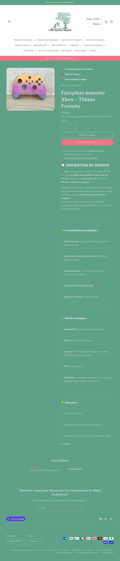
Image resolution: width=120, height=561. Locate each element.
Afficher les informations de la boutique (80, 158)
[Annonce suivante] (113, 2)
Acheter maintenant (87, 142)
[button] (9, 21)
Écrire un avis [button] (75, 469)
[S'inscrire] (80, 508)
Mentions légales (107, 552)
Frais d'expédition (80, 116)
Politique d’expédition (65, 552)
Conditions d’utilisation (105, 550)
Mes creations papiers (25, 550)
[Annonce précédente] (7, 2)
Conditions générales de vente (87, 552)
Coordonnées (64, 550)
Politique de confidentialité (46, 550)
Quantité (64, 121)
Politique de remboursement (82, 550)
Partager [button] (66, 444)
